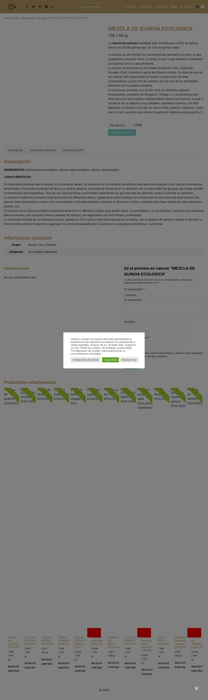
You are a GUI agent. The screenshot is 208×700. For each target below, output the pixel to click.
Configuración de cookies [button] (85, 359)
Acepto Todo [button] (110, 359)
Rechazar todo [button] (129, 359)
